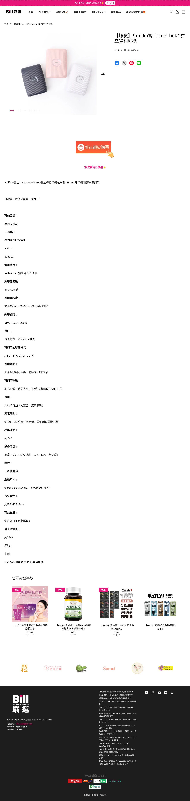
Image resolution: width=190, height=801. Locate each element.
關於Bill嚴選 (80, 12)
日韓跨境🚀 (62, 12)
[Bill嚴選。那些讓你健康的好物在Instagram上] (153, 694)
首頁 (30, 12)
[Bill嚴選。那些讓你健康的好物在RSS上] (172, 694)
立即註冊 (110, 3)
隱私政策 (95, 795)
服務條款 (87, 795)
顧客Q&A (116, 12)
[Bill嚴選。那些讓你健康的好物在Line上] (166, 694)
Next (103, 74)
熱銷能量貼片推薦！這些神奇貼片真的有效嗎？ (116, 692)
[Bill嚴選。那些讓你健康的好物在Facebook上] (146, 694)
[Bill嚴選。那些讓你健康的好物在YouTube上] (159, 694)
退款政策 (103, 795)
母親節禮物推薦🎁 (136, 12)
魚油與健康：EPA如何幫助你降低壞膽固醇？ (115, 698)
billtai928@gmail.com (24, 724)
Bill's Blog (97, 12)
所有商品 (43, 12)
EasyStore (48, 720)
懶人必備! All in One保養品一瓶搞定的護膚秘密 (116, 695)
